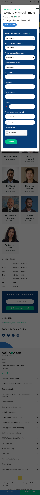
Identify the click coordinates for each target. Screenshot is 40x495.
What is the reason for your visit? (17, 34)
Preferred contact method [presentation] (14, 112)
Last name (9, 82)
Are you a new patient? (14, 43)
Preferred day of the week (14, 53)
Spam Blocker (10, 128)
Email (11, 122)
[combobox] (7, 106)
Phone (8, 102)
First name (9, 72)
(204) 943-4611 (10, 24)
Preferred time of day (12, 63)
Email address (10, 92)
